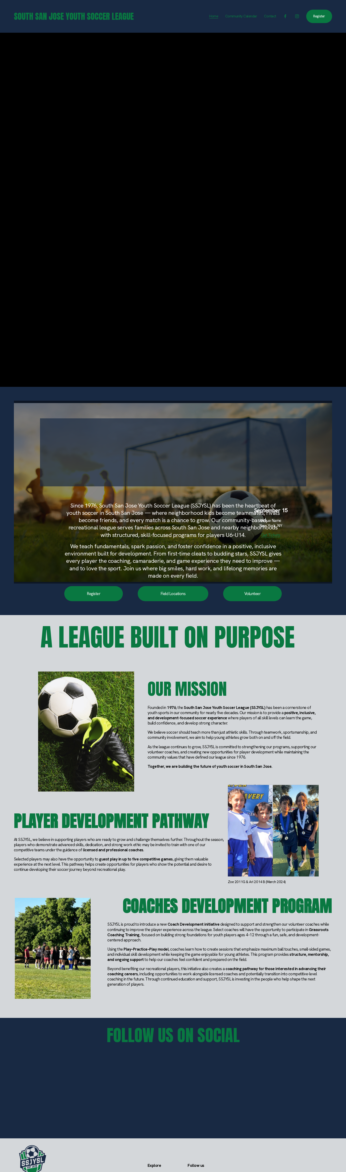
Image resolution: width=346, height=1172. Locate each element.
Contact (270, 16)
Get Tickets (270, 535)
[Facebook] (285, 16)
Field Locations (173, 593)
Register (319, 16)
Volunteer (252, 593)
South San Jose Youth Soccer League (74, 16)
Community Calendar (241, 16)
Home (213, 16)
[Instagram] (297, 16)
